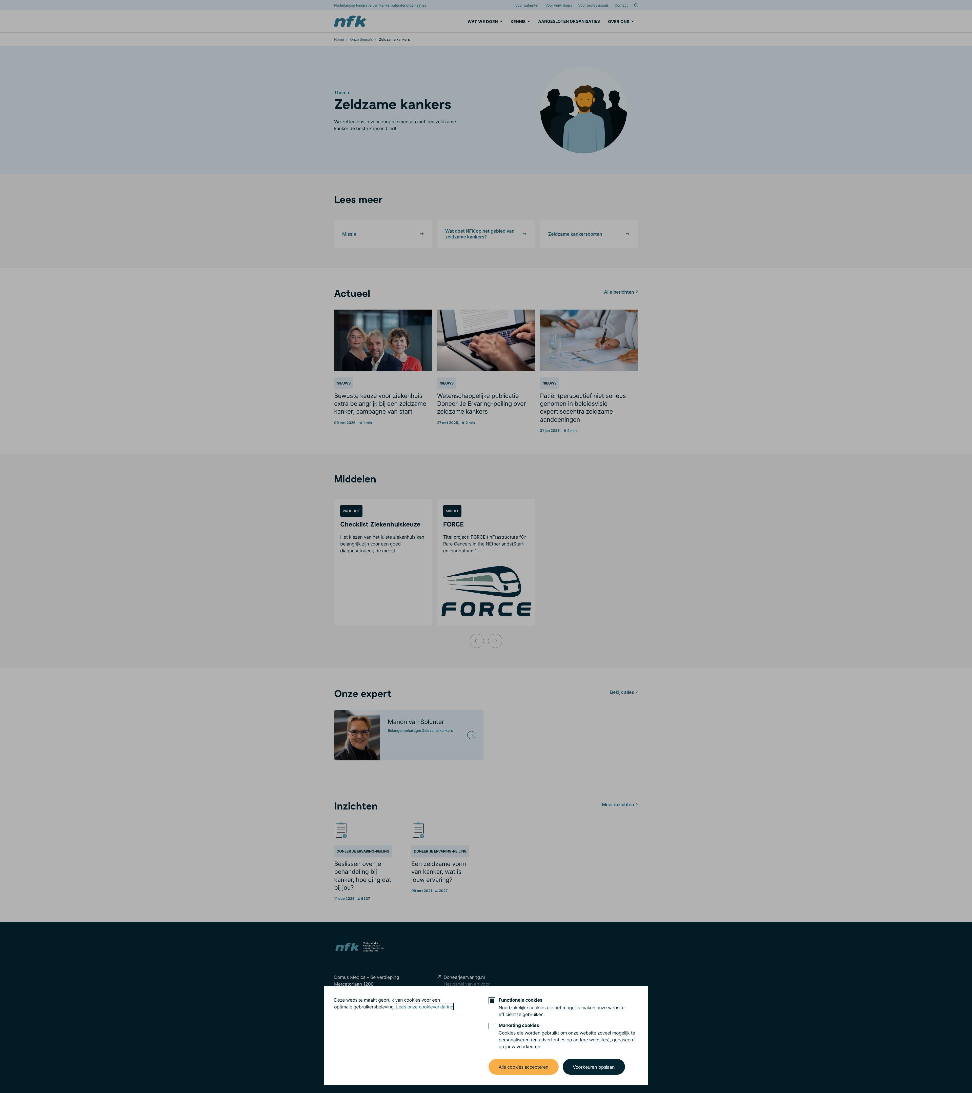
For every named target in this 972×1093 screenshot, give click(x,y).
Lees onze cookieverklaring (424, 1006)
